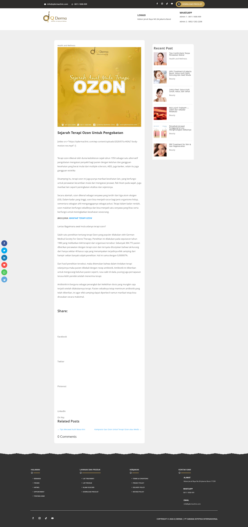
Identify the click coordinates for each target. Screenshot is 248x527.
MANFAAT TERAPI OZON (80, 218)
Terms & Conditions (140, 479)
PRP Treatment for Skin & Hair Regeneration (180, 145)
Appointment (39, 492)
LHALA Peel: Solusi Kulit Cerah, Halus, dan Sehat (179, 90)
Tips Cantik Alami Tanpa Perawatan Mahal (179, 54)
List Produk (87, 483)
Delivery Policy (139, 487)
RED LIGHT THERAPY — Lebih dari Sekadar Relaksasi (179, 110)
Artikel (37, 487)
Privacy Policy (138, 483)
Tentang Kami (39, 496)
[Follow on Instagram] (162, 4)
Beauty (172, 79)
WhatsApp (188, 489)
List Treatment (88, 479)
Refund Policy (138, 492)
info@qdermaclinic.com (57, 4)
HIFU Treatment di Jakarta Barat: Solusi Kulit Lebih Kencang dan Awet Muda (180, 73)
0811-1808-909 (80, 4)
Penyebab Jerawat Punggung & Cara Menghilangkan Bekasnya (180, 128)
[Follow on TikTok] (167, 4)
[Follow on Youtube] (172, 4)
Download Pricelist (192, 4)
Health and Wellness (66, 45)
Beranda (37, 479)
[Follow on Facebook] (157, 4)
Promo (37, 483)
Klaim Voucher (88, 487)
